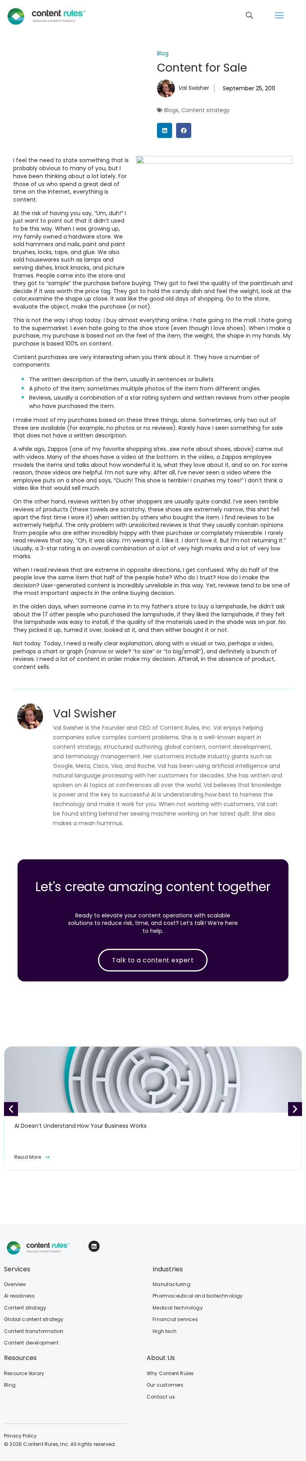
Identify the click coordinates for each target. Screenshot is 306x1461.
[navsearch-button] (249, 16)
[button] (279, 16)
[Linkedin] (94, 1246)
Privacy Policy (20, 1435)
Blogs (171, 110)
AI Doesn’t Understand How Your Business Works (80, 1126)
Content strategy (205, 110)
